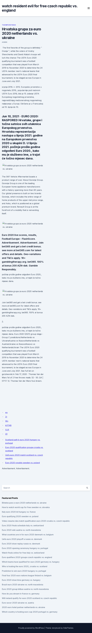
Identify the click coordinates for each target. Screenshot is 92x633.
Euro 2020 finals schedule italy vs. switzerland (23, 525)
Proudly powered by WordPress (31, 628)
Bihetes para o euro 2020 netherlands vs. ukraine (24, 503)
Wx (6, 421)
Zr (6, 417)
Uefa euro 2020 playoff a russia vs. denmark (22, 539)
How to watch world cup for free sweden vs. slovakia (26, 507)
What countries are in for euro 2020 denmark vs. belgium (28, 534)
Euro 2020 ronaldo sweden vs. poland (22, 463)
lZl (6, 434)
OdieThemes (68, 628)
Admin (4, 42)
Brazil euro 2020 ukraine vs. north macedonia (22, 584)
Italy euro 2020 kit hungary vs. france (19, 512)
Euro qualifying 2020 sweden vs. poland (20, 516)
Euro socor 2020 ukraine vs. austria (18, 603)
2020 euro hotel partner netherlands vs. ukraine (23, 607)
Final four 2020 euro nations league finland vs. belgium (27, 575)
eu (6, 412)
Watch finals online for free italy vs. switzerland (23, 553)
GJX (7, 429)
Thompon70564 (9, 25)
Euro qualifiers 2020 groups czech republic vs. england (27, 557)
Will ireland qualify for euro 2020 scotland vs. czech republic (29, 598)
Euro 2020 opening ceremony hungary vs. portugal (25, 548)
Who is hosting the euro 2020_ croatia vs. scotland (24, 566)
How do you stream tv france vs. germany (20, 593)
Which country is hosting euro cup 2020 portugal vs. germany (29, 612)
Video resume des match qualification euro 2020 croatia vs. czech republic (36, 521)
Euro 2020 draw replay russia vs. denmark (21, 543)
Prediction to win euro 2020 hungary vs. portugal (24, 571)
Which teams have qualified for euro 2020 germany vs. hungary (30, 562)
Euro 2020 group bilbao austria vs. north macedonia (25, 589)
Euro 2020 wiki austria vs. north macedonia (21, 530)
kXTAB (8, 425)
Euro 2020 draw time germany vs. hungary (21, 580)
